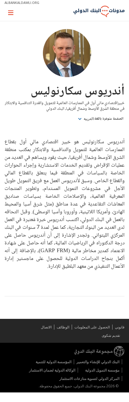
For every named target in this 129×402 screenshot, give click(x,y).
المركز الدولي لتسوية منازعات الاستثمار (89, 378)
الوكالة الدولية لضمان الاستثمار (52, 370)
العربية (88, 119)
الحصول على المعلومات (92, 327)
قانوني (119, 327)
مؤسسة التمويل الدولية (102, 370)
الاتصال (46, 327)
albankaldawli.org (21, 2)
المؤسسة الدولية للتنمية (53, 361)
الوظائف (63, 327)
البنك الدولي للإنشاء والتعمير (97, 361)
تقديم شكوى (111, 335)
